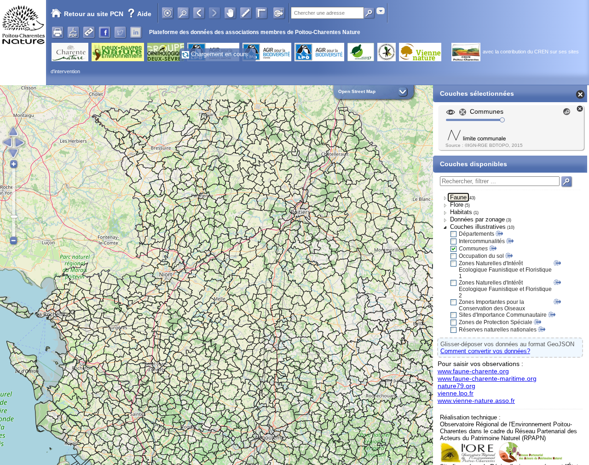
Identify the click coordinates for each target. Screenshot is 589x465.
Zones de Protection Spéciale (495, 322)
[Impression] (57, 32)
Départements (476, 234)
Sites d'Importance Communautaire (503, 315)
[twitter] (120, 32)
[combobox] (380, 11)
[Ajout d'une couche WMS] (278, 12)
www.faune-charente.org (473, 371)
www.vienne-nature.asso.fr (476, 400)
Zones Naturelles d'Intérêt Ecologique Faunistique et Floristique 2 (505, 289)
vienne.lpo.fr (456, 393)
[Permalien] (88, 32)
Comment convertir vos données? (485, 351)
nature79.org (456, 385)
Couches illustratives (478, 226)
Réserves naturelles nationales (498, 329)
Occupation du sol (481, 256)
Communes (473, 248)
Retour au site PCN (93, 13)
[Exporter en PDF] (73, 32)
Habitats (461, 212)
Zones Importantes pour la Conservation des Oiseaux (492, 305)
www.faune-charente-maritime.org (487, 378)
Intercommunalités (482, 241)
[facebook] (104, 32)
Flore (456, 204)
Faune (458, 197)
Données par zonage (477, 219)
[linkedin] (135, 32)
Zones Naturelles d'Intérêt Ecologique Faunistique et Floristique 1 (505, 269)
